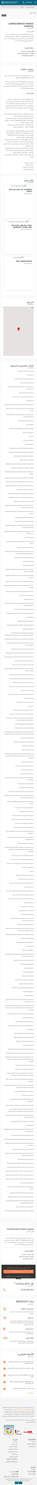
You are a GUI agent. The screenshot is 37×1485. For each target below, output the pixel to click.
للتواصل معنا (13, 1471)
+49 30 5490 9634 (27, 1290)
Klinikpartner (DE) (12, 1462)
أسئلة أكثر (31, 1393)
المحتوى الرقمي (13, 1457)
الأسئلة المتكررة (13, 1446)
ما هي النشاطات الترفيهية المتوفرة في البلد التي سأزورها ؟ (21, 1382)
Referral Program (12, 1459)
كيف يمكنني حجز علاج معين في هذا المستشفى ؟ (20, 1369)
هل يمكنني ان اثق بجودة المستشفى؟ (23, 1388)
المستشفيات (32, 1446)
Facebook (30, 1471)
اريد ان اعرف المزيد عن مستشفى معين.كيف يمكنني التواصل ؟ (20, 1362)
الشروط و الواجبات (27, 1409)
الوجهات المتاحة (31, 1444)
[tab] (18, 1362)
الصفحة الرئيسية (30, 7)
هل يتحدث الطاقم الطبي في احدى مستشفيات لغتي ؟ (20, 1375)
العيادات (22, 7)
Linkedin (14, 1474)
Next (33, 13)
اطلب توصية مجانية (17, 1271)
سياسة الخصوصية (16, 1409)
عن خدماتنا (15, 1444)
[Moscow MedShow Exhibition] (9, 1434)
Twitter (31, 1474)
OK (18, 1483)
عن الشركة (15, 1454)
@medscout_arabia (10, 1477)
